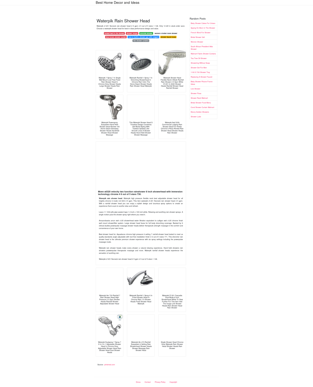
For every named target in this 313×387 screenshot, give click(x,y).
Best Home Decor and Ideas (117, 2)
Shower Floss (196, 93)
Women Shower (197, 42)
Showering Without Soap (200, 63)
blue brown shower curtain (116, 37)
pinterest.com (109, 364)
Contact (148, 382)
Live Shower (195, 88)
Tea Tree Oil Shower (199, 58)
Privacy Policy (160, 382)
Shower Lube (196, 116)
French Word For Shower (200, 32)
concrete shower (146, 33)
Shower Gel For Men (199, 67)
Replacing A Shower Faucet (201, 77)
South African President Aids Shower (202, 47)
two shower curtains (141, 40)
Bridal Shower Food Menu (201, 102)
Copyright (173, 382)
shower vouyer (132, 33)
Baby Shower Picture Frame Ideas (201, 82)
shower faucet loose (168, 37)
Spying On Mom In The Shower (203, 28)
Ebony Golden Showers (200, 112)
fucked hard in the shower (114, 33)
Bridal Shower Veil (198, 37)
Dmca (138, 382)
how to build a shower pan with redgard (143, 37)
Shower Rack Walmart (199, 98)
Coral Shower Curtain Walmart (202, 107)
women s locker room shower (166, 33)
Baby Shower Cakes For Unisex (203, 23)
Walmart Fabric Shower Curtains (203, 53)
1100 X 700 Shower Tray (200, 72)
